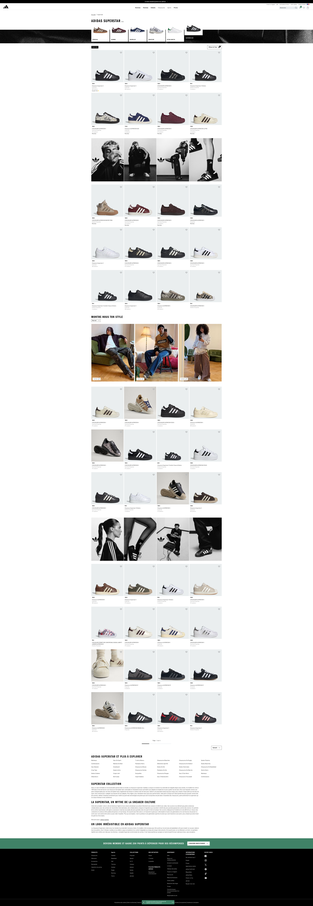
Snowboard (116, 767)
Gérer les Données (131, 902)
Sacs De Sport (117, 760)
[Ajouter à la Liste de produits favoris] (121, 53)
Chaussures (161, 7)
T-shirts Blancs (139, 760)
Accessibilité (183, 902)
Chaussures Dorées (140, 770)
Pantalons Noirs (139, 763)
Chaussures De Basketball (208, 767)
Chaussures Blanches (163, 760)
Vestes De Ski (161, 767)
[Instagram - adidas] (213, 860)
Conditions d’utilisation (193, 902)
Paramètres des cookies (120, 902)
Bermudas (116, 776)
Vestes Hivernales (184, 767)
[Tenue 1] (112, 353)
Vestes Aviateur (95, 773)
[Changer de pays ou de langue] (308, 4)
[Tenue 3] (200, 353)
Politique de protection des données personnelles (166, 902)
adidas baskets (104, 819)
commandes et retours (284, 4)
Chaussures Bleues (140, 767)
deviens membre (302, 4)
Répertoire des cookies (147, 902)
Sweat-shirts (117, 770)
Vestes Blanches (205, 763)
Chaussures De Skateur (186, 763)
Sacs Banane (95, 767)
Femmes (145, 7)
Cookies (139, 902)
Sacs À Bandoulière (162, 776)
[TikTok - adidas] (213, 874)
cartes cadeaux (294, 4)
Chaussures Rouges (163, 773)
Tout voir (94, 320)
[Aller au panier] (308, 8)
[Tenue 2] (156, 353)
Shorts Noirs (204, 770)
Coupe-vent (116, 773)
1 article (95, 379)
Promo (176, 7)
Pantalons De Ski (162, 770)
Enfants (153, 7)
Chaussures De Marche (185, 770)
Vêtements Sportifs (162, 763)
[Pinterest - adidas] (213, 869)
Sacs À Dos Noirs (184, 773)
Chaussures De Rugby (185, 760)
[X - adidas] (213, 865)
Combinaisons (95, 763)
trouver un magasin (271, 4)
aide (277, 4)
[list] (149, 47)
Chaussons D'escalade (185, 776)
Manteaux (94, 760)
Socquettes (138, 773)
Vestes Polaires (205, 760)
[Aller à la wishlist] (304, 8)
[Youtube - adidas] (213, 878)
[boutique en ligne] (5, 7)
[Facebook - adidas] (213, 856)
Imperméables (139, 776)
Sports (169, 7)
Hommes (137, 7)
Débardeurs (94, 776)
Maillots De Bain (118, 763)
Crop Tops (94, 770)
